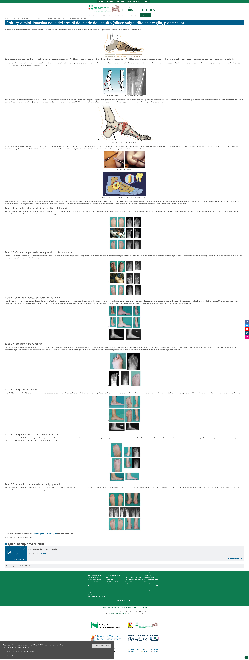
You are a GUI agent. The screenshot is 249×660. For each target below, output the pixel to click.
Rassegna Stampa (110, 579)
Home (6, 18)
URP (88, 586)
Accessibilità (124, 607)
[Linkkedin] (247, 332)
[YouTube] (247, 329)
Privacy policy (110, 607)
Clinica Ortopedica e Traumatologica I (45, 533)
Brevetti (127, 575)
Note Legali (136, 607)
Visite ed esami (137, 2)
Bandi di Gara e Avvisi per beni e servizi (133, 577)
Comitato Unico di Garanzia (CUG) (151, 586)
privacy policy (9, 655)
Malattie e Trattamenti (26, 18)
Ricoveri (129, 2)
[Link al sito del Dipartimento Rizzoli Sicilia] (143, 625)
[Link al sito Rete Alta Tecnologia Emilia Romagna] (143, 638)
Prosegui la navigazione (101, 645)
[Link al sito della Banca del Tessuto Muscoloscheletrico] (105, 638)
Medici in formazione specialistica (151, 579)
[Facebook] (247, 321)
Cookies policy (117, 607)
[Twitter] (247, 325)
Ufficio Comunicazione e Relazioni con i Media (114, 576)
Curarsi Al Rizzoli (14, 18)
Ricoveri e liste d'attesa (93, 581)
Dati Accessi (130, 607)
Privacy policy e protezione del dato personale (95, 593)
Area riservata (143, 607)
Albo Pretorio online (129, 584)
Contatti (104, 607)
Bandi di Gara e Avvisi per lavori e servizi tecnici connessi (134, 580)
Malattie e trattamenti (92, 590)
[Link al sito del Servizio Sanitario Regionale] (105, 625)
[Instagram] (247, 336)
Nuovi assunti (147, 584)
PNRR (107, 584)
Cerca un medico (120, 2)
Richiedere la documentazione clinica (96, 584)
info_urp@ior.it (111, 613)
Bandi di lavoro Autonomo (149, 577)
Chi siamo (101, 2)
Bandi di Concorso (147, 575)
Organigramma (128, 586)
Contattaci (145, 2)
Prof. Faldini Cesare (42, 553)
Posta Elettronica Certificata (123, 613)
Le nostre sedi (91, 588)
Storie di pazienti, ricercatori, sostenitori (96, 596)
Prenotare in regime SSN (93, 577)
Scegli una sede (110, 2)
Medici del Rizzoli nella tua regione (95, 575)
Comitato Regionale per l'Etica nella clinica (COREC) (151, 591)
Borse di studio (147, 581)
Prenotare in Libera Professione (94, 579)
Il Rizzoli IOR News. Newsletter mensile (115, 581)
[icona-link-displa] (143, 650)
